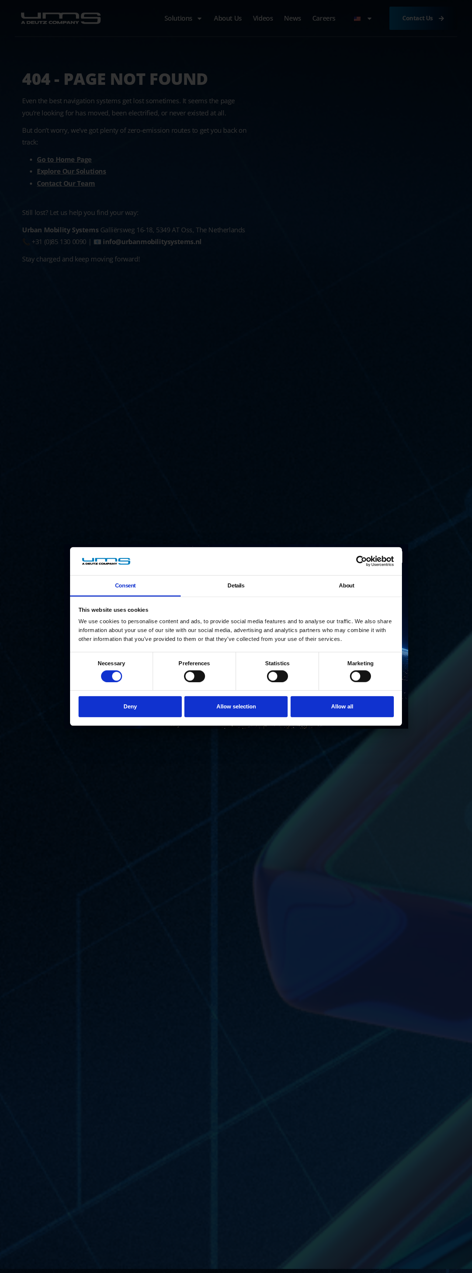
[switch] (194, 676)
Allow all (342, 706)
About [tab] (346, 586)
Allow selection (236, 706)
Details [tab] (236, 586)
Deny (130, 706)
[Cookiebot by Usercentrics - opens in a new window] (361, 561)
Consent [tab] (125, 586)
